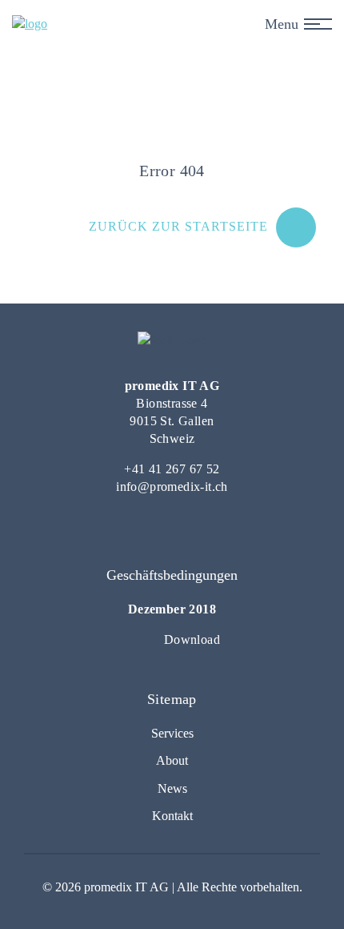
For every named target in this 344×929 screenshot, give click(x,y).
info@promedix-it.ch (172, 486)
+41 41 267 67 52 (171, 469)
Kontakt (172, 815)
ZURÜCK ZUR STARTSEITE (178, 226)
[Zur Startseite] (29, 24)
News (172, 788)
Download (192, 639)
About (172, 760)
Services (172, 733)
